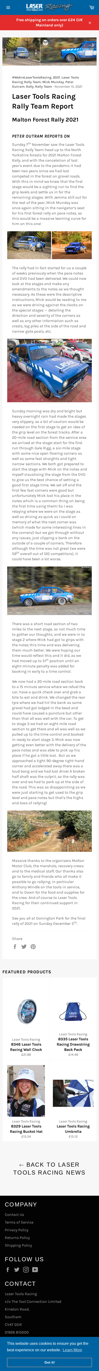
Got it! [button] (49, 1362)
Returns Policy (17, 1237)
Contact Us (14, 1214)
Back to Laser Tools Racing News (49, 1168)
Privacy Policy (16, 1230)
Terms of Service (19, 1222)
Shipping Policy (18, 1245)
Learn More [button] (72, 1350)
